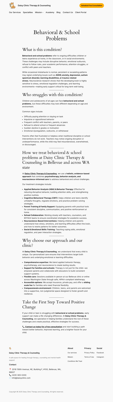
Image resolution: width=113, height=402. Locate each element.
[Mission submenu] (42, 12)
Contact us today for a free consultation (43, 327)
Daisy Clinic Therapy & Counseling (34, 5)
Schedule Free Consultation (91, 5)
